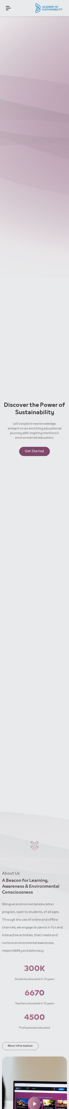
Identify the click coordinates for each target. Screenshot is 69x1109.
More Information (20, 1046)
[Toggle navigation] (8, 8)
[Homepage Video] (34, 1104)
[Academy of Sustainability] (49, 8)
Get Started (34, 451)
